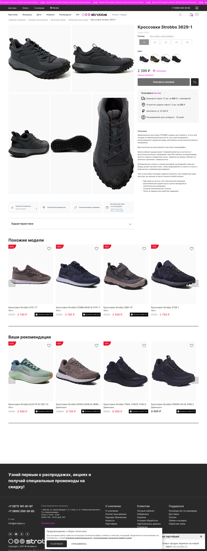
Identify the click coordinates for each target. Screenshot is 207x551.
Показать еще (48, 523)
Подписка (142, 527)
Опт (77, 14)
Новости (110, 520)
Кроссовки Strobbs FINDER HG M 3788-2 (172, 404)
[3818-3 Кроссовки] (126, 371)
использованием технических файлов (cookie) (113, 538)
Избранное (143, 514)
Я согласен (57, 544)
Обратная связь (177, 524)
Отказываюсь (78, 544)
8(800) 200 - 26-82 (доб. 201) (53, 517)
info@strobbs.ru (16, 523)
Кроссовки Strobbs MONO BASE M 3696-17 (78, 404)
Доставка (12, 8)
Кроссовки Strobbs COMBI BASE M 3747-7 (78, 307)
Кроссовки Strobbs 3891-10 (118, 307)
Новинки (50, 14)
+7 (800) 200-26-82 (181, 8)
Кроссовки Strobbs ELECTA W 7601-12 (28, 404)
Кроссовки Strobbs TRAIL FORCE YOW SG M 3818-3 (131, 404)
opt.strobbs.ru (180, 546)
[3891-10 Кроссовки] (126, 274)
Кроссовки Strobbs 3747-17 (22, 307)
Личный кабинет (146, 511)
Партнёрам (111, 524)
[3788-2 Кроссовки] (173, 371)
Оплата (25, 8)
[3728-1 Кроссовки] (173, 274)
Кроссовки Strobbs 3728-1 (165, 307)
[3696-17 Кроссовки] (78, 371)
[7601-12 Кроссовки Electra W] (30, 371)
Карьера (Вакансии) (116, 517)
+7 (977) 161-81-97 (20, 506)
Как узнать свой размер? (162, 36)
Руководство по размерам (183, 511)
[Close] (201, 536)
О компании (39, 8)
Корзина (141, 517)
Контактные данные (115, 514)
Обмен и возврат (178, 520)
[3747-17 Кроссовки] (30, 274)
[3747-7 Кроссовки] (78, 274)
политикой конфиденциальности (79, 538)
